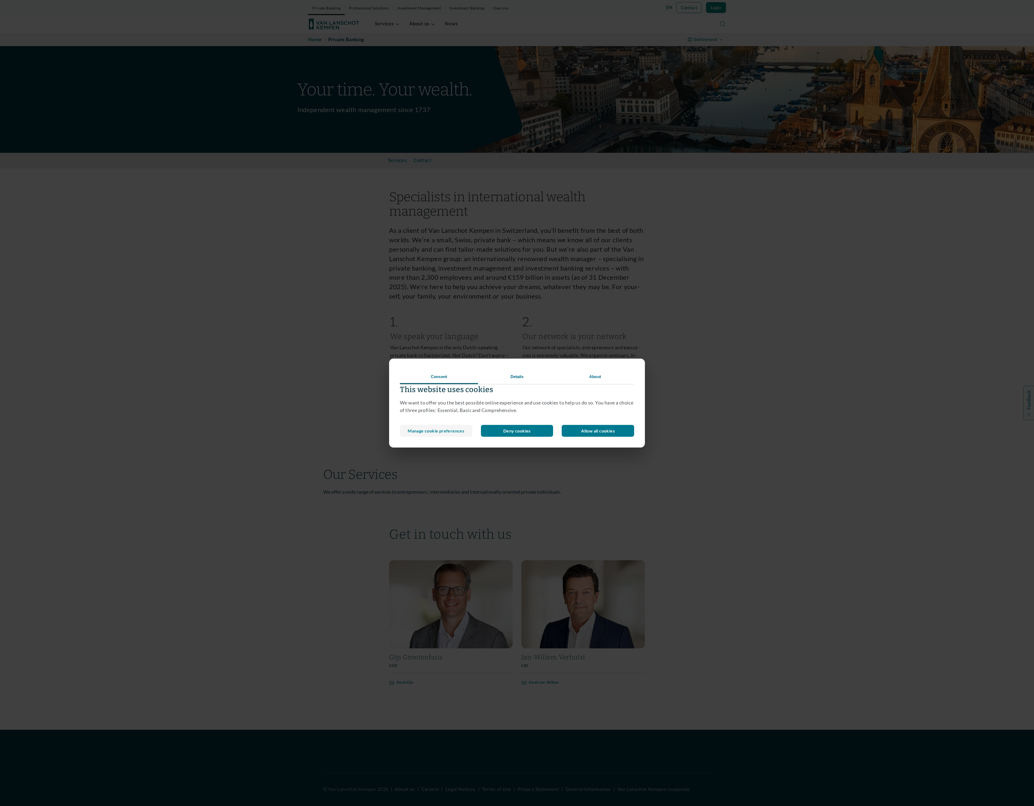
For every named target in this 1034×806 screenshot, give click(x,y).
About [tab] (595, 376)
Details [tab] (517, 376)
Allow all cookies (598, 430)
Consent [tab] (439, 376)
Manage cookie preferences (436, 430)
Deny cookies (517, 430)
